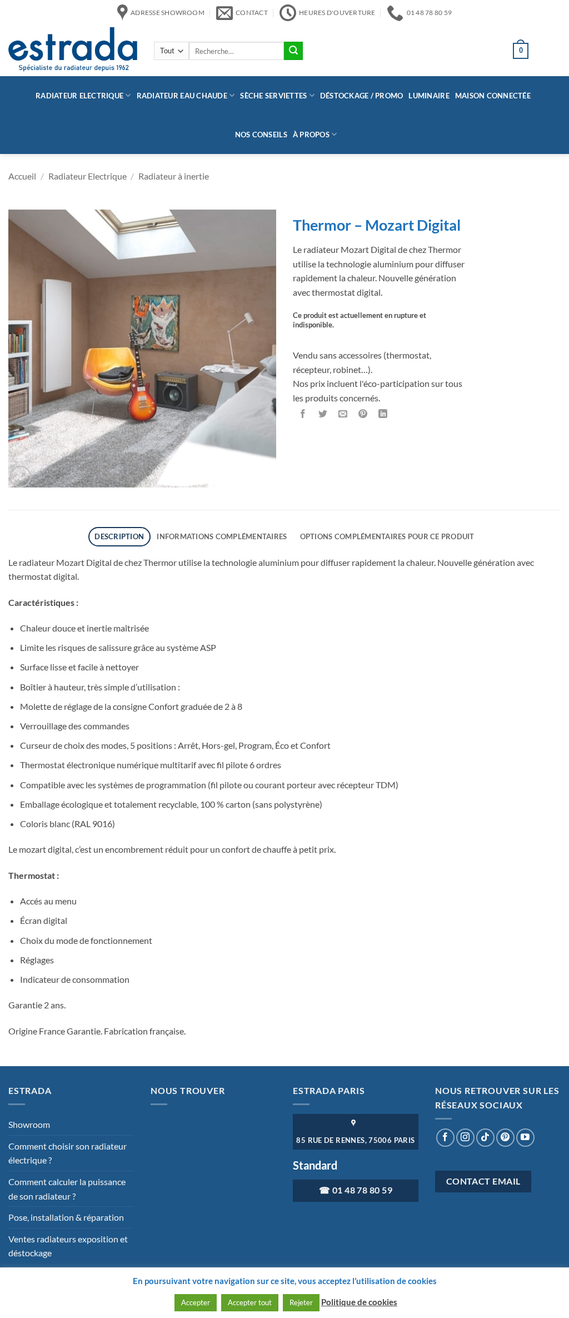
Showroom (29, 1124)
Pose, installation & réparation (66, 1217)
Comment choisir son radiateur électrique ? (67, 1153)
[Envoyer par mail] (343, 414)
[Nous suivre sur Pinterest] (505, 1137)
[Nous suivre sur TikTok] (485, 1137)
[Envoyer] (293, 51)
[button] (20, 477)
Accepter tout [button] (250, 1302)
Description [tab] (119, 536)
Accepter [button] (195, 1302)
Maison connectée (493, 95)
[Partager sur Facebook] (303, 414)
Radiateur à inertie (173, 176)
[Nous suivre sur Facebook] (445, 1137)
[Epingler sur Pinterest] (363, 414)
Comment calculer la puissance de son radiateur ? (67, 1188)
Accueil (22, 176)
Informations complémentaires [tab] (222, 536)
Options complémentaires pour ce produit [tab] (387, 536)
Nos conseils (261, 134)
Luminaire (428, 95)
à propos (311, 134)
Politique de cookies (359, 1302)
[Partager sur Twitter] (323, 414)
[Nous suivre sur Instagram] (465, 1137)
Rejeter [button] (301, 1302)
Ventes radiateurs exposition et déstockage (68, 1246)
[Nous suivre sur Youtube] (525, 1137)
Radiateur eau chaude (182, 95)
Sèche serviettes (273, 95)
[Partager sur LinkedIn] (383, 414)
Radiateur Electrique (79, 95)
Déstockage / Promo (361, 95)
